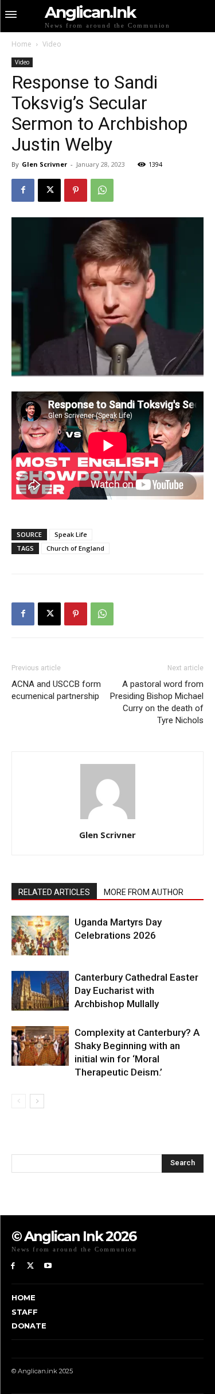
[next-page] (37, 1101)
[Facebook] (22, 190)
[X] (49, 190)
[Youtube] (48, 1266)
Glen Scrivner (44, 164)
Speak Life (70, 534)
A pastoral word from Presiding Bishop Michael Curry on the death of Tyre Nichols (157, 702)
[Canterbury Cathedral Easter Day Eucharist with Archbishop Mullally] (40, 991)
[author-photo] (107, 819)
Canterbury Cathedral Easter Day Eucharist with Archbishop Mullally (136, 990)
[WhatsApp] (102, 190)
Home (21, 44)
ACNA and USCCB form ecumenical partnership (56, 690)
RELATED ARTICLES (54, 892)
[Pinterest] (75, 190)
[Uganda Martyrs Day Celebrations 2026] (40, 935)
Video (51, 44)
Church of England (75, 548)
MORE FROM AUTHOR (143, 892)
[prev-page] (18, 1101)
